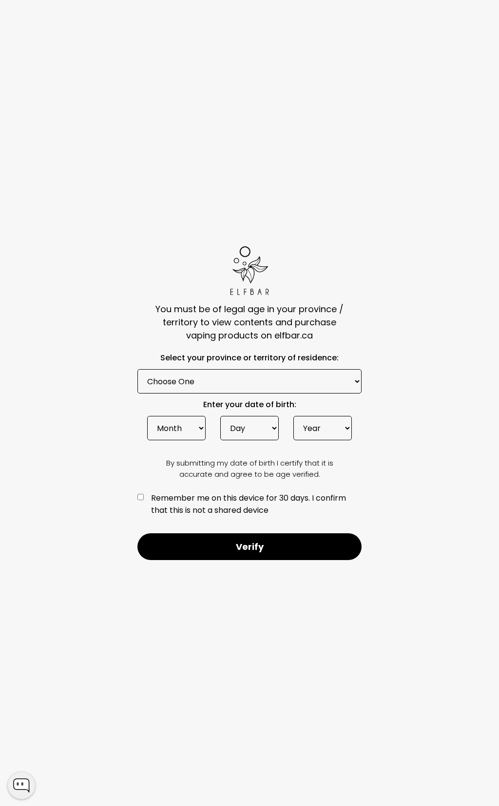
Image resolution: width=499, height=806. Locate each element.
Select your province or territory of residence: (249, 358)
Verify (250, 547)
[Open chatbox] (21, 785)
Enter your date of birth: (249, 405)
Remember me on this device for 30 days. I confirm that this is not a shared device (248, 504)
